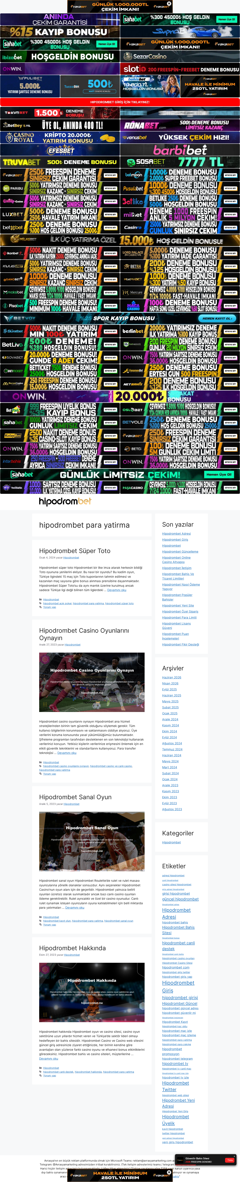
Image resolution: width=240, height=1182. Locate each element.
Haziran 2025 (171, 695)
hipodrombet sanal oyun (118, 920)
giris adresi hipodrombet (173, 889)
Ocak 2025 (169, 713)
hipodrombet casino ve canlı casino (111, 766)
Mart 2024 (169, 767)
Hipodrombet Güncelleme (180, 551)
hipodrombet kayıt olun (57, 920)
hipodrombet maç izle (177, 1031)
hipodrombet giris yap (177, 976)
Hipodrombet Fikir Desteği (180, 644)
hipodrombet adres (170, 904)
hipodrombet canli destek (178, 946)
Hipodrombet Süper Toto (75, 550)
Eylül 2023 (169, 803)
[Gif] (120, 240)
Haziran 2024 (171, 755)
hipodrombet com (175, 967)
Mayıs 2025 (170, 701)
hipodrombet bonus (171, 938)
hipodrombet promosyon (172, 1051)
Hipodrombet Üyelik (175, 1120)
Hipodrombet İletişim (177, 568)
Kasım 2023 (170, 791)
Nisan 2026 (170, 683)
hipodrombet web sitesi (175, 1095)
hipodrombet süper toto (119, 603)
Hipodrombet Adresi (176, 533)
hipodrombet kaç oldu (174, 1026)
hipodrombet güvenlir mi (179, 1013)
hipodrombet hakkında (88, 1071)
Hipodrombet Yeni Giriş (175, 1111)
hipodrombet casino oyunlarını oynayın (66, 766)
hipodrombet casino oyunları (178, 958)
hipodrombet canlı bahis (173, 954)
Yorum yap (49, 607)
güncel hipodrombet (180, 899)
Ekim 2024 (169, 731)
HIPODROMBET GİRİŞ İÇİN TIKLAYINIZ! (120, 102)
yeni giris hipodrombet (177, 1142)
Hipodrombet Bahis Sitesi (178, 930)
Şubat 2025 (170, 707)
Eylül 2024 (169, 737)
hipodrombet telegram (177, 1058)
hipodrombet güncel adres (180, 1008)
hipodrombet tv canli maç (176, 1068)
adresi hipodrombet (173, 875)
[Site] (60, 174)
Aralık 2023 (170, 785)
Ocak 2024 (170, 779)
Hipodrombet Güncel (179, 1003)
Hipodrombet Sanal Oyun (75, 797)
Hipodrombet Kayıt (175, 1022)
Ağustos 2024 (172, 743)
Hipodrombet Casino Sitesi (177, 963)
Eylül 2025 (169, 689)
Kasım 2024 (170, 725)
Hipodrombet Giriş (175, 539)
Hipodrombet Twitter (175, 1086)
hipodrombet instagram (172, 1018)
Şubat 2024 (170, 773)
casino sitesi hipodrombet (176, 884)
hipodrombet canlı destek (58, 1071)
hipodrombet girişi (180, 997)
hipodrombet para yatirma (88, 603)
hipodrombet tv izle (175, 1077)
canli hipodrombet (170, 880)
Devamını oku (116, 590)
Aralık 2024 (170, 719)
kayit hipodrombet (172, 1129)
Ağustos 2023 (172, 809)
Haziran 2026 (171, 677)
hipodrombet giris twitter (176, 972)
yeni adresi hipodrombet (173, 1138)
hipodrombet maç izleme (179, 1035)
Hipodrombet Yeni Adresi (178, 1103)
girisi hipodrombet (176, 894)
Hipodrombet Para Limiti (179, 617)
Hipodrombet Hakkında (72, 948)
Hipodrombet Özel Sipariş (180, 611)
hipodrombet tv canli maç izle (175, 1073)
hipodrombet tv (175, 1063)
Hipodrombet (51, 599)
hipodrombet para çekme (176, 1044)
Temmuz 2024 (172, 749)
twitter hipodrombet (173, 1133)
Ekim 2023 (169, 797)
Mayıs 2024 (170, 761)
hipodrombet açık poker (57, 603)
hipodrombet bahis (175, 922)
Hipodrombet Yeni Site (178, 605)
